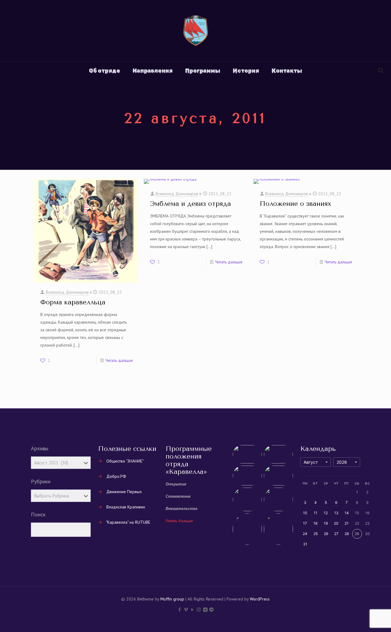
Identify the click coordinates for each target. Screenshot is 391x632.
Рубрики (40, 481)
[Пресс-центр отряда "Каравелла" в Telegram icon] (211, 609)
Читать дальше (119, 360)
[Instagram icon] (198, 609)
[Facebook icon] (179, 609)
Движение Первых (124, 491)
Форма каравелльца (72, 302)
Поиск (38, 514)
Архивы (39, 448)
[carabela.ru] (195, 30)
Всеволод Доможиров (67, 292)
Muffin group (172, 599)
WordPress (260, 599)
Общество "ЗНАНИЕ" (125, 461)
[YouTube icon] (192, 609)
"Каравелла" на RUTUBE (128, 522)
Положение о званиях (295, 203)
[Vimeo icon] (186, 609)
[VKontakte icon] (205, 609)
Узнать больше (179, 520)
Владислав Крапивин (125, 507)
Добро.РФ (116, 476)
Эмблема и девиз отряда (190, 203)
